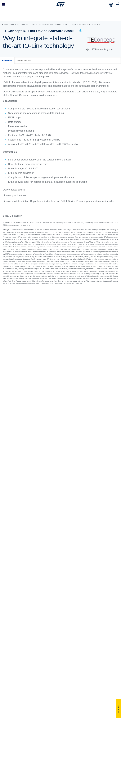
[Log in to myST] (118, 4)
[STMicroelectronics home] (60, 4)
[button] (80, 31)
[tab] (7, 60)
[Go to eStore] (111, 4)
